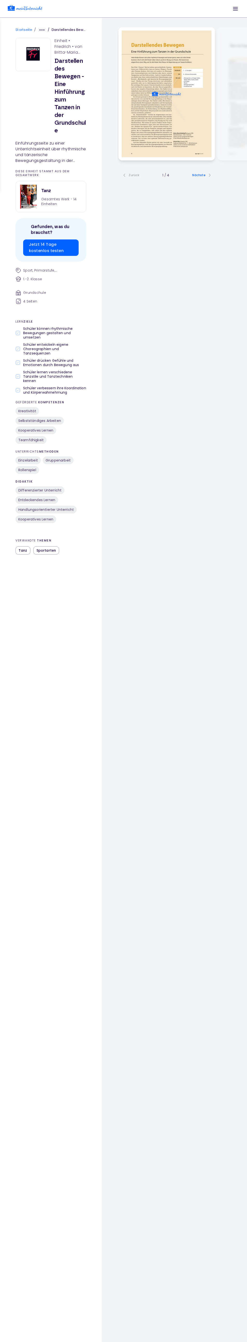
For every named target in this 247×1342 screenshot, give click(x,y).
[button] (235, 9)
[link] (25, 9)
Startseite (23, 29)
